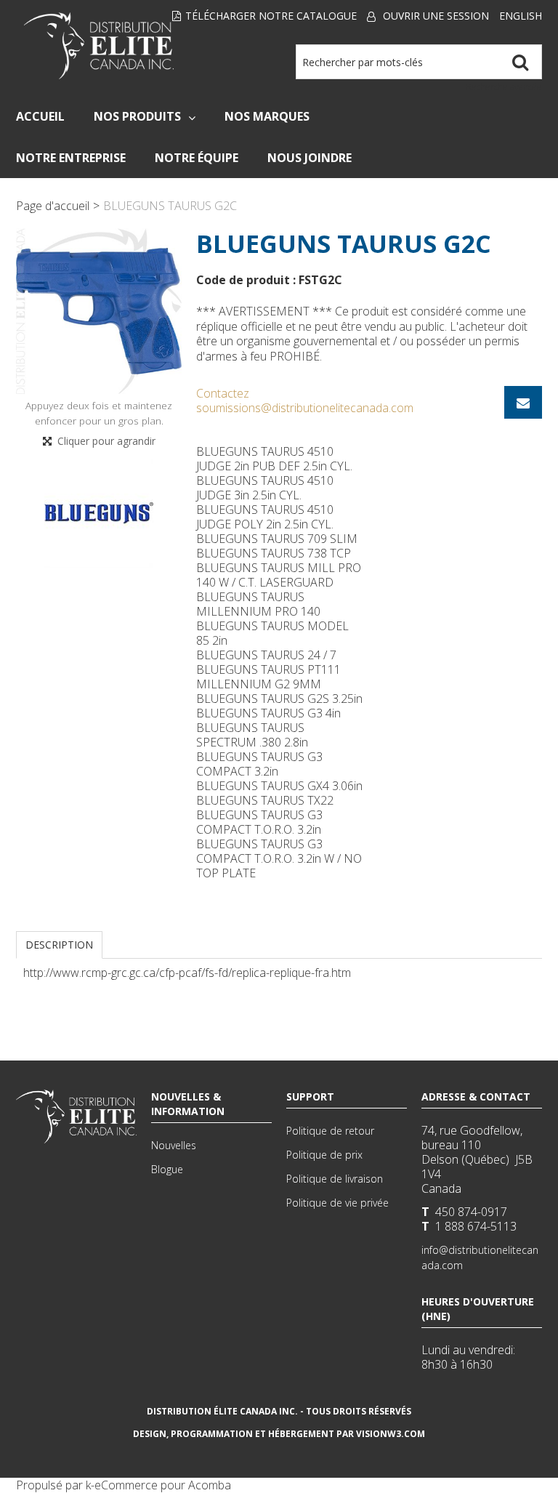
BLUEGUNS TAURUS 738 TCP (273, 553)
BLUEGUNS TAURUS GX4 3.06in (279, 786)
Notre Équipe (196, 158)
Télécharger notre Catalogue (271, 16)
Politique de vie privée (337, 1203)
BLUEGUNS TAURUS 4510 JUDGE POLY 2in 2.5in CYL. (264, 517)
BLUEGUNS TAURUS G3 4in (268, 713)
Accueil (40, 116)
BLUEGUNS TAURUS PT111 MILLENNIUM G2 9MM (268, 676)
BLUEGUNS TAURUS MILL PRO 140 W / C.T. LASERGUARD (278, 575)
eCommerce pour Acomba (162, 1485)
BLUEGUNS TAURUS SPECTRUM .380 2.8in (252, 735)
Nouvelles (173, 1145)
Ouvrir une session (436, 16)
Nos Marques (267, 116)
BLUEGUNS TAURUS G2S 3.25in (279, 699)
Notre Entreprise (71, 158)
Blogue (167, 1169)
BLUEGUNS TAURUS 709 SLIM (276, 539)
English (520, 16)
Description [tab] (59, 944)
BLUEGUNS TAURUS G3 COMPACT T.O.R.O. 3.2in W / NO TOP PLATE (279, 858)
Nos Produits (137, 116)
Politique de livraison (334, 1179)
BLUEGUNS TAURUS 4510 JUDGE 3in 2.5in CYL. (264, 487)
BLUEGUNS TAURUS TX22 (264, 800)
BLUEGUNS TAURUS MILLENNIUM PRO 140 (258, 604)
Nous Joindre (309, 158)
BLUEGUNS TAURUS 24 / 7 (266, 655)
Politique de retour (330, 1131)
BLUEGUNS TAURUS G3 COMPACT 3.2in (259, 764)
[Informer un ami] (523, 402)
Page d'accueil (52, 206)
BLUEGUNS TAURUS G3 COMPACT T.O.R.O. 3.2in (259, 822)
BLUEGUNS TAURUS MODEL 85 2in (272, 633)
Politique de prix (324, 1155)
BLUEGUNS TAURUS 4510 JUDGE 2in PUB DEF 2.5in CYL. (274, 458)
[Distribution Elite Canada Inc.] (98, 45)
